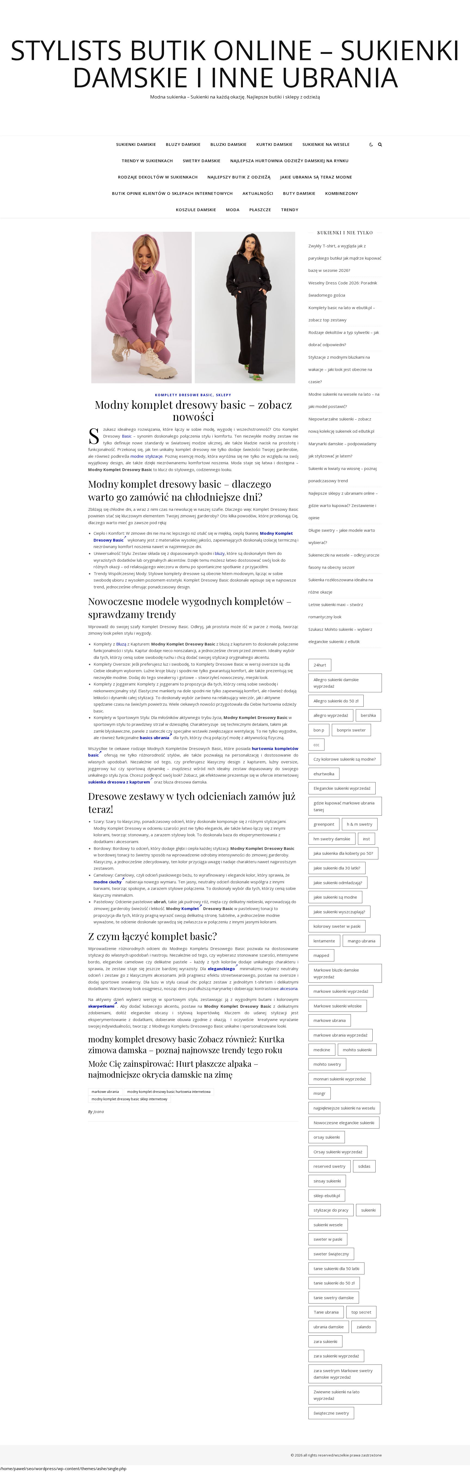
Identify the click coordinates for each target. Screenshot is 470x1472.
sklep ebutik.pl (327, 1195)
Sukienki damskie (136, 144)
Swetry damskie (202, 160)
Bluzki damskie (229, 144)
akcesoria (289, 988)
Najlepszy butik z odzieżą (239, 177)
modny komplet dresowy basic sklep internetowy (129, 1099)
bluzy (220, 553)
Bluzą (121, 644)
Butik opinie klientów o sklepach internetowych (172, 193)
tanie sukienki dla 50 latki (336, 1268)
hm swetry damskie (332, 838)
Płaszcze (260, 209)
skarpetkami (101, 1006)
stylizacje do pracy (331, 1210)
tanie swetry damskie (334, 1297)
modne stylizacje (146, 456)
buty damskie (299, 193)
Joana (99, 1111)
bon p (319, 730)
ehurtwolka (324, 773)
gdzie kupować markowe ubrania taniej (344, 806)
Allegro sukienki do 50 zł (336, 700)
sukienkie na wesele (326, 144)
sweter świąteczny (331, 1253)
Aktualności (258, 193)
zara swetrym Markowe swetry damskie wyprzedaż (343, 1374)
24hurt (320, 665)
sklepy (223, 395)
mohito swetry (327, 1064)
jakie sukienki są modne (335, 897)
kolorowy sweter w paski (337, 926)
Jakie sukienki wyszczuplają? (339, 911)
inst (366, 838)
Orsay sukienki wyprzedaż (338, 1151)
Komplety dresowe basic (184, 395)
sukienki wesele (328, 1224)
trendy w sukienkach (147, 160)
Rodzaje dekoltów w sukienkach (158, 177)
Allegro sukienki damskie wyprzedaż (336, 683)
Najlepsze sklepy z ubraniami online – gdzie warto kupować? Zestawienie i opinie (343, 505)
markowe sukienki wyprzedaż (341, 991)
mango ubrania (361, 941)
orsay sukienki (327, 1137)
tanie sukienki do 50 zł (334, 1283)
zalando (364, 1326)
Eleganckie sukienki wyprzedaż (342, 788)
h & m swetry (359, 824)
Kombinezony (341, 193)
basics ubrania (154, 737)
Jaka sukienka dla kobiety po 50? (343, 853)
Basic (127, 436)
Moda (233, 209)
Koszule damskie (196, 209)
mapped (321, 955)
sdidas (364, 1166)
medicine (322, 1049)
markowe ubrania (105, 1091)
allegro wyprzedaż (331, 715)
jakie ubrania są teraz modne (316, 177)
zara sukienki (325, 1341)
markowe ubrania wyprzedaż (340, 1035)
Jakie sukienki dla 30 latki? (337, 868)
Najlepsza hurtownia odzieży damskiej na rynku (289, 160)
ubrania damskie (329, 1326)
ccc (316, 744)
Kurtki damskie (274, 144)
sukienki (368, 1210)
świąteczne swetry (331, 1413)
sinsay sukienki (327, 1181)
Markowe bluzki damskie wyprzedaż (336, 973)
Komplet (190, 908)
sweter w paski (328, 1239)
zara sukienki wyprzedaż (336, 1356)
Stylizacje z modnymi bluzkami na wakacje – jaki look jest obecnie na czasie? (340, 369)
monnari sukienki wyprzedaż (340, 1078)
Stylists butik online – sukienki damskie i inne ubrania (235, 63)
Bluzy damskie (183, 144)
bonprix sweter (351, 730)
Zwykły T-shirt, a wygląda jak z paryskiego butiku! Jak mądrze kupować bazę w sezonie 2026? (344, 258)
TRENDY (289, 209)
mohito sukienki (357, 1049)
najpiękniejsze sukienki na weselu (344, 1108)
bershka (368, 715)
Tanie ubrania (326, 1312)
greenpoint (324, 824)
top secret (361, 1312)
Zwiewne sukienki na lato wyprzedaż (337, 1395)
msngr (320, 1093)
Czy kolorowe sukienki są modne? (345, 759)
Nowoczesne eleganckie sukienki (344, 1122)
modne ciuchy (108, 881)
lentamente (324, 941)
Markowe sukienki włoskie (338, 1006)
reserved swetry (329, 1166)
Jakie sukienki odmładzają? (338, 882)
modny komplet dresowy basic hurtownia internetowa (169, 1091)
